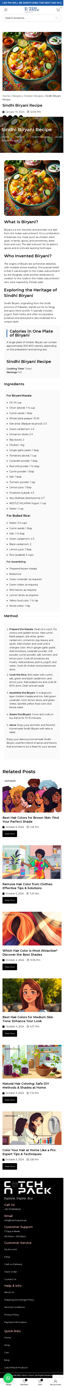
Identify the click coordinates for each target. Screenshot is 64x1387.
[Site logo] (32, 9)
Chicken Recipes (33, 95)
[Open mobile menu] (6, 10)
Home (6, 95)
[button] (8, 1378)
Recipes (16, 95)
